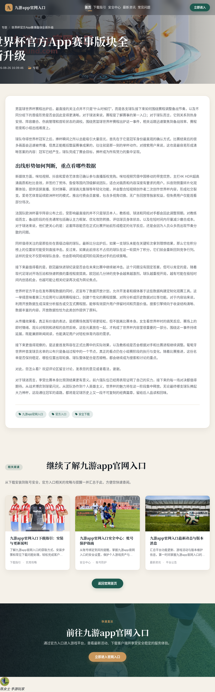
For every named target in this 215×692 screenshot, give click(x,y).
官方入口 (60, 414)
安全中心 (114, 7)
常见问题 (144, 7)
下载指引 (99, 7)
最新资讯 (129, 7)
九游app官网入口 (32, 414)
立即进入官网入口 (107, 657)
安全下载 (84, 414)
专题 (4, 27)
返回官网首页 (107, 583)
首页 (88, 7)
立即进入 (200, 7)
